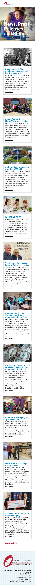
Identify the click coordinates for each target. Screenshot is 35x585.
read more (9, 92)
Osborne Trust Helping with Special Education (17, 418)
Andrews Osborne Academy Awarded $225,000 (17, 168)
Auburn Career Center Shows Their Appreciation (16, 120)
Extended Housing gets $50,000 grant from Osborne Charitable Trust (16, 315)
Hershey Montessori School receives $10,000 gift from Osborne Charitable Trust (17, 367)
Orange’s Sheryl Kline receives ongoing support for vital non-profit (16, 71)
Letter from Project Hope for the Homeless (16, 464)
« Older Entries (10, 542)
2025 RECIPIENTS (13, 217)
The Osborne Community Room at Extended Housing (17, 264)
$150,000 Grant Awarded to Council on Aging (17, 514)
